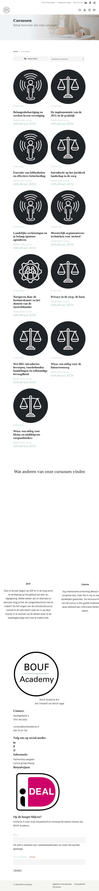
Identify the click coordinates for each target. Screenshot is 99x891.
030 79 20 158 (20, 730)
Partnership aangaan (23, 759)
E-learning (18, 105)
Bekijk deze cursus (22, 120)
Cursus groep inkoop (23, 763)
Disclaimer (57, 887)
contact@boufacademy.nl (26, 726)
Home (15, 51)
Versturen (17, 870)
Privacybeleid (79, 884)
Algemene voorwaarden (62, 884)
